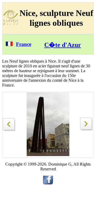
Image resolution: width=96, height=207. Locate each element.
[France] (9, 44)
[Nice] (9, 123)
